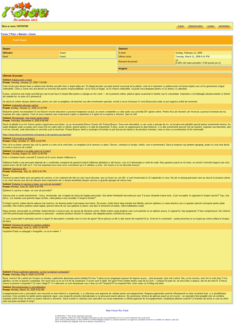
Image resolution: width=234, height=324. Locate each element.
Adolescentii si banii (22, 80)
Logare (210, 26)
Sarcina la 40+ (19, 169)
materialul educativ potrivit (25, 105)
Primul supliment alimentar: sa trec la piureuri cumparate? (40, 272)
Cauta (181, 26)
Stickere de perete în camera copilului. (31, 225)
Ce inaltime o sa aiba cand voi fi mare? (31, 151)
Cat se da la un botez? (23, 138)
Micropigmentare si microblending (28, 287)
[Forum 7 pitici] (25, 21)
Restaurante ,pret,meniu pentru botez (30, 118)
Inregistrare (224, 26)
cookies (79, 320)
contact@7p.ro (99, 321)
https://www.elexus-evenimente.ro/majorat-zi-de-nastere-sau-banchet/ (37, 134)
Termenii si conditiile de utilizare (158, 320)
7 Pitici (68, 316)
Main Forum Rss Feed (117, 310)
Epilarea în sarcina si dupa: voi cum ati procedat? (36, 184)
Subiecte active (195, 26)
